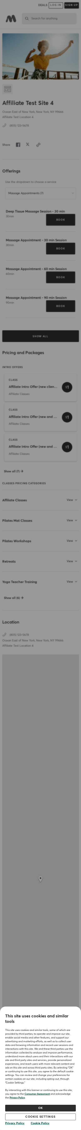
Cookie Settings (40, 1116)
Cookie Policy (40, 1123)
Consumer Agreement (37, 1094)
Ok (40, 1108)
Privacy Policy (17, 1098)
